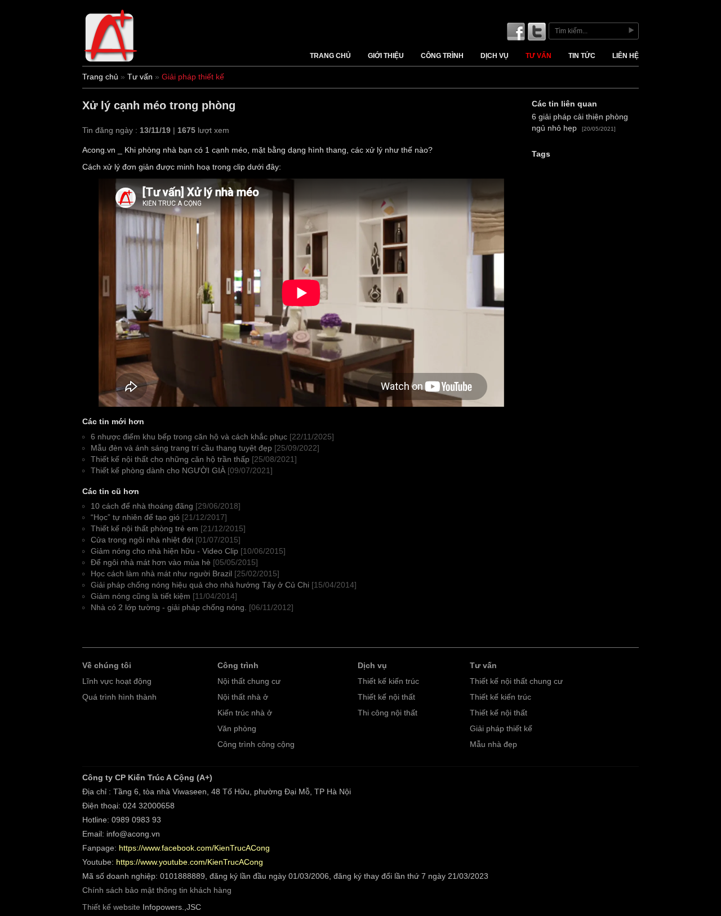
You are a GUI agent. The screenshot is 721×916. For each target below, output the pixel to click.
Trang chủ (330, 56)
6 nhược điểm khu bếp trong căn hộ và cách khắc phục (189, 437)
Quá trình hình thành (119, 697)
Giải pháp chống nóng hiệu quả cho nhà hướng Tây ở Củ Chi (200, 585)
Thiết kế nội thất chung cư (516, 681)
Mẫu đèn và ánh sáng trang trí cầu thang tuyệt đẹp (181, 448)
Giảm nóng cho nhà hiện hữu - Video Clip (164, 551)
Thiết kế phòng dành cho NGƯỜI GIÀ (158, 470)
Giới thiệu (386, 56)
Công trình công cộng (256, 744)
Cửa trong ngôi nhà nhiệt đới (142, 540)
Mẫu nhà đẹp (493, 744)
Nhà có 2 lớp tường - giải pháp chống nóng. (169, 607)
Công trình (442, 56)
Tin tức (581, 56)
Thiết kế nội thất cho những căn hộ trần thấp (170, 459)
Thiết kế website (111, 907)
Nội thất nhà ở (242, 697)
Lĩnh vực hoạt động (117, 681)
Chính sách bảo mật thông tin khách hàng (157, 890)
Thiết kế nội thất (386, 697)
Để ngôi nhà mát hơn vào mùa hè (151, 562)
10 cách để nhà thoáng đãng (142, 506)
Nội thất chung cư (249, 681)
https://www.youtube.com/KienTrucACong (189, 862)
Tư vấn (538, 56)
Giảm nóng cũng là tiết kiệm (140, 596)
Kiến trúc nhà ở (244, 713)
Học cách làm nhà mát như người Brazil (161, 574)
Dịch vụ (494, 56)
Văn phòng (236, 728)
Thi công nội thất (387, 713)
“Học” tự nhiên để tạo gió (135, 517)
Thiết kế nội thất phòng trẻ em (144, 528)
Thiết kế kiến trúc (388, 681)
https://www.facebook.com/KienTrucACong (194, 848)
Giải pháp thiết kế (501, 728)
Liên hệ (625, 56)
